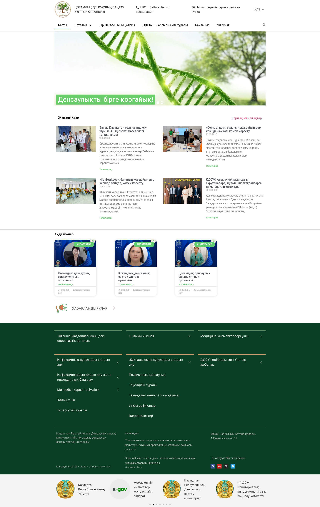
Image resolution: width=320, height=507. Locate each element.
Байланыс (202, 25)
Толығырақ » (65, 284)
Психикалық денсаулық (147, 375)
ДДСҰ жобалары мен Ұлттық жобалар (223, 362)
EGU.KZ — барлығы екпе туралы (165, 25)
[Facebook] (213, 466)
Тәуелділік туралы (143, 385)
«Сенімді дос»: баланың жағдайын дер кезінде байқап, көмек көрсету (233, 129)
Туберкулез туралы (72, 410)
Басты (62, 25)
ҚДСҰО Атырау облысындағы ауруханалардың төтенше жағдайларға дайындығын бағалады (234, 183)
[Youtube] (219, 466)
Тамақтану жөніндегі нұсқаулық (154, 395)
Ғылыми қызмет (141, 336)
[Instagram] (226, 466)
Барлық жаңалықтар (246, 118)
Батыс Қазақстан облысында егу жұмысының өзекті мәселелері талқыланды (123, 131)
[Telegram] (233, 466)
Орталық (80, 25)
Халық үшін (66, 400)
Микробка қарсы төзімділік (78, 390)
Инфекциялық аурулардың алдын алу (83, 362)
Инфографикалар (142, 405)
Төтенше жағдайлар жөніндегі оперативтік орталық (80, 338)
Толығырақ (105, 169)
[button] (58, 68)
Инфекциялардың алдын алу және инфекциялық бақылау (84, 377)
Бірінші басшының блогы (117, 25)
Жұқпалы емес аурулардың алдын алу (156, 362)
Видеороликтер (141, 416)
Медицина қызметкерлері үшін (224, 336)
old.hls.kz (223, 25)
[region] (160, 68)
